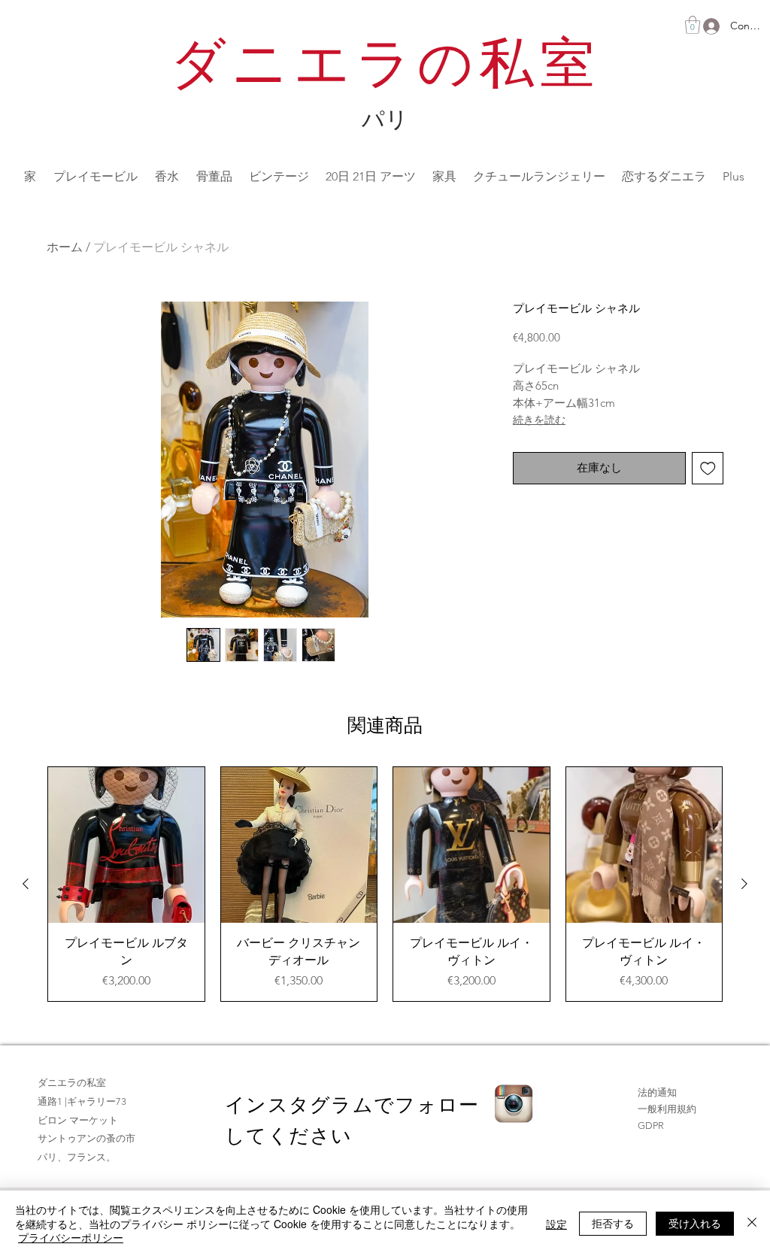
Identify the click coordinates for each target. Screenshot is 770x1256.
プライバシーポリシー (70, 1237)
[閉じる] (752, 1223)
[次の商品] (744, 884)
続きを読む (539, 419)
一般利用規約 (667, 1109)
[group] (385, 884)
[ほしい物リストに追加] (708, 468)
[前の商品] (26, 884)
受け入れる (694, 1222)
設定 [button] (556, 1223)
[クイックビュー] (126, 845)
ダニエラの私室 (385, 69)
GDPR (651, 1125)
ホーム (65, 247)
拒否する (613, 1222)
